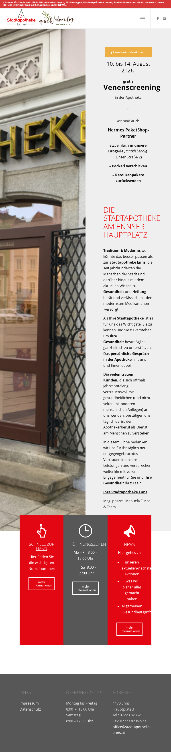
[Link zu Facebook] (157, 18)
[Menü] (142, 18)
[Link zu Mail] (164, 18)
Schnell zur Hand (41, 546)
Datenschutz (30, 709)
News (129, 544)
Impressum (29, 703)
